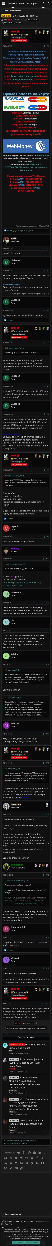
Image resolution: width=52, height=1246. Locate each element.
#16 (47, 814)
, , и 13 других (20, 230)
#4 (48, 310)
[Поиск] (48, 3)
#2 (48, 248)
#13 (47, 664)
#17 (47, 875)
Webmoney (43, 155)
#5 (48, 342)
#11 (47, 602)
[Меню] (4, 3)
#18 (47, 937)
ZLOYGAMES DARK (11, 1221)
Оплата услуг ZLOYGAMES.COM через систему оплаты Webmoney (26, 167)
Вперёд (26, 1023)
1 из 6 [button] (17, 1023)
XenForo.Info (6, 1224)
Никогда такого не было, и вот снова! (27, 1046)
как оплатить (33, 19)
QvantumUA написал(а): (15, 880)
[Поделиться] (44, 46)
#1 (48, 46)
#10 (47, 559)
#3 (48, 270)
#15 (47, 763)
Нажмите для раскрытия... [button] (26, 903)
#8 (48, 470)
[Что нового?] (43, 3)
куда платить (7, 23)
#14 (47, 734)
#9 (48, 537)
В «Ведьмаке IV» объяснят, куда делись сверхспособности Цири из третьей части (24, 1082)
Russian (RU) (28, 1221)
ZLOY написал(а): (12, 697)
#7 (48, 414)
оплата (18, 23)
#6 (48, 386)
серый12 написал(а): (13, 564)
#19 (47, 968)
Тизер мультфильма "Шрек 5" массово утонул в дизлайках (26, 1063)
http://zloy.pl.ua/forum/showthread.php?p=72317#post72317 (22, 584)
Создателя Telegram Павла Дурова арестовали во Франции (26, 1124)
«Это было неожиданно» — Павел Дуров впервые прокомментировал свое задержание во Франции (28, 1104)
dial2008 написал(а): (13, 348)
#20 (47, 1003)
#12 (47, 630)
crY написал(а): (11, 670)
